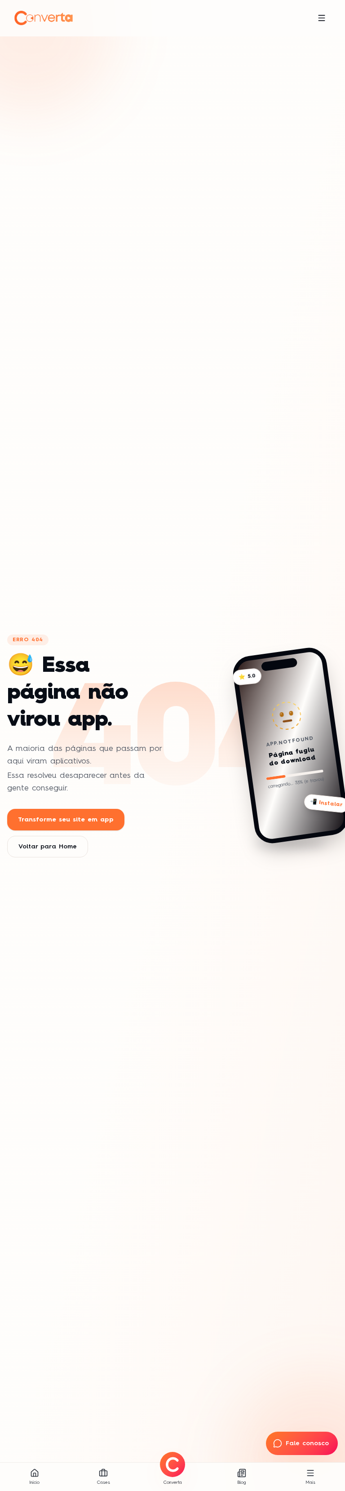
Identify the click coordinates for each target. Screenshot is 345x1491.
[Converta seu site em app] (172, 1464)
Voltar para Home (47, 846)
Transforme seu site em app (66, 819)
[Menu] (322, 18)
